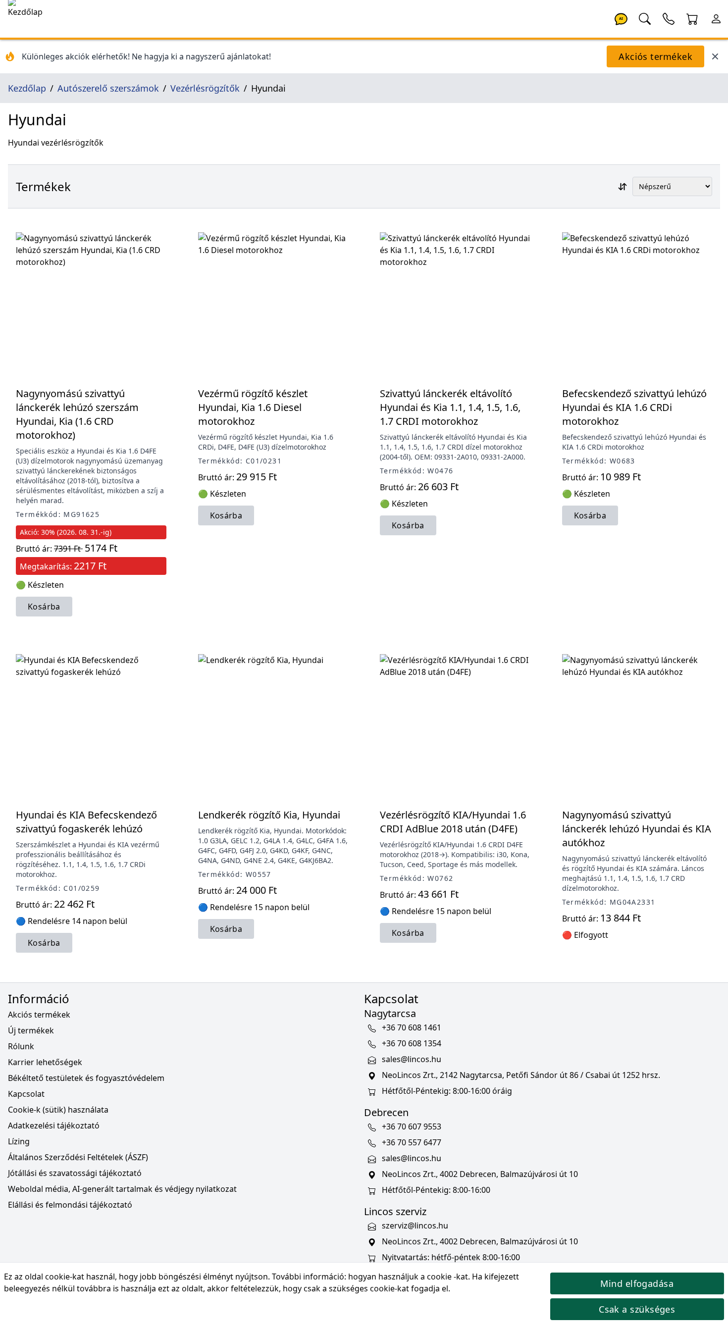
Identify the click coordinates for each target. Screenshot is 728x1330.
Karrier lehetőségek (45, 1062)
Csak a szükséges (637, 1309)
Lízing (19, 1141)
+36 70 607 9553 (411, 1126)
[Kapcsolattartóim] (668, 17)
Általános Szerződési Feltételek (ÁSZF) (78, 1157)
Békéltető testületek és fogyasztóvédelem (86, 1078)
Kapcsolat (26, 1093)
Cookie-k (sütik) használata (58, 1109)
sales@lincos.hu (411, 1059)
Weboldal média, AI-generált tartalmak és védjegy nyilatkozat (122, 1188)
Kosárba (44, 606)
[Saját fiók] (716, 17)
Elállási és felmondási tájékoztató (70, 1204)
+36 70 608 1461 (411, 1027)
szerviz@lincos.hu (415, 1225)
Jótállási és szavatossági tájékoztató (75, 1173)
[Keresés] (645, 17)
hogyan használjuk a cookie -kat (408, 1276)
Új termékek (31, 1030)
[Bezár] (715, 56)
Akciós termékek (655, 56)
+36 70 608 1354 (411, 1043)
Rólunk (21, 1046)
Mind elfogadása (637, 1283)
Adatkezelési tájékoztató (54, 1125)
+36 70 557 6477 (411, 1142)
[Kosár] (692, 17)
